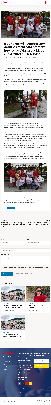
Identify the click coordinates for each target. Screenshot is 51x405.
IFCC (22, 57)
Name (2, 239)
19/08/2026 (5, 310)
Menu (48, 2)
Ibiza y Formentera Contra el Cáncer (11, 400)
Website (3, 247)
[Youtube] (26, 383)
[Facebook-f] (19, 383)
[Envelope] (30, 383)
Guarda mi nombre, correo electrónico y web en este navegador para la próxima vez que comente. (26, 268)
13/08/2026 (31, 310)
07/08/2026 (6, 339)
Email (27, 239)
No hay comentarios (31, 57)
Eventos (9, 41)
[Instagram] (23, 383)
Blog (5, 41)
